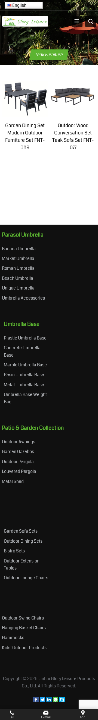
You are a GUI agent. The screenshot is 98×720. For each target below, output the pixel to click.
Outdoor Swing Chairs (23, 618)
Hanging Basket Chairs (24, 628)
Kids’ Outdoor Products (24, 647)
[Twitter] (42, 701)
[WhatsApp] (55, 701)
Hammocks (13, 637)
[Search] (90, 21)
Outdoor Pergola (18, 461)
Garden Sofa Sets (21, 531)
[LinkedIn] (49, 701)
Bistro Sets (14, 551)
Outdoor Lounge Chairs (26, 578)
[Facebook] (36, 701)
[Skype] (62, 701)
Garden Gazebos (18, 451)
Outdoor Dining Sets (23, 541)
